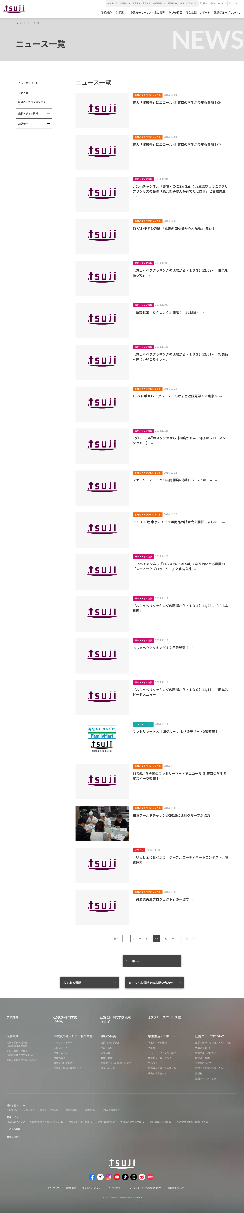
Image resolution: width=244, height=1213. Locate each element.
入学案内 (13, 1036)
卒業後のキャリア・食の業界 (73, 1036)
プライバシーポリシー (92, 1187)
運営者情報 (71, 1187)
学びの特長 (108, 1036)
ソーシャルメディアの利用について (145, 1187)
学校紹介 (13, 1017)
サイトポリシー (116, 1187)
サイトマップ (53, 1187)
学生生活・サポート (161, 1036)
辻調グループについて (210, 1036)
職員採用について (176, 1187)
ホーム (19, 23)
